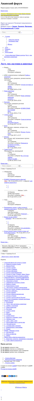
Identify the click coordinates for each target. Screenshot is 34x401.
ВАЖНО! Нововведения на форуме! (15, 179)
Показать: (5, 246)
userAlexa (10, 99)
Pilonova (23, 237)
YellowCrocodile (12, 159)
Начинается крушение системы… (18, 143)
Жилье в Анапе (11, 381)
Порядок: (17, 247)
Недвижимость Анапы (20, 382)
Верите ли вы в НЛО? (10, 217)
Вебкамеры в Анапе (28, 381)
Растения (7, 102)
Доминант (24, 214)
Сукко (16, 28)
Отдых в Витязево (19, 381)
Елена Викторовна (9, 232)
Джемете (21, 26)
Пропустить (4, 10)
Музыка (6, 136)
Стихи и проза (8, 114)
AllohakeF (8, 218)
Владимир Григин (13, 122)
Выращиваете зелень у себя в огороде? (15, 207)
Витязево (28, 26)
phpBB (14, 366)
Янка (9, 111)
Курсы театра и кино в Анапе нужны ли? (16, 231)
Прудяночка (11, 146)
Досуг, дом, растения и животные (16, 64)
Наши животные (9, 91)
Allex (5, 181)
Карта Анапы (12, 382)
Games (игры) (8, 149)
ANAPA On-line (4, 381)
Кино (5, 125)
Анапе (14, 26)
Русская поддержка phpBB (8, 369)
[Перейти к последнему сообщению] (24, 195)
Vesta (9, 133)
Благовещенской (7, 28)
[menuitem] (13, 39)
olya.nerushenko (25, 228)
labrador (10, 88)
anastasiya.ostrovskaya (10, 209)
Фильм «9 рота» (25, 132)
